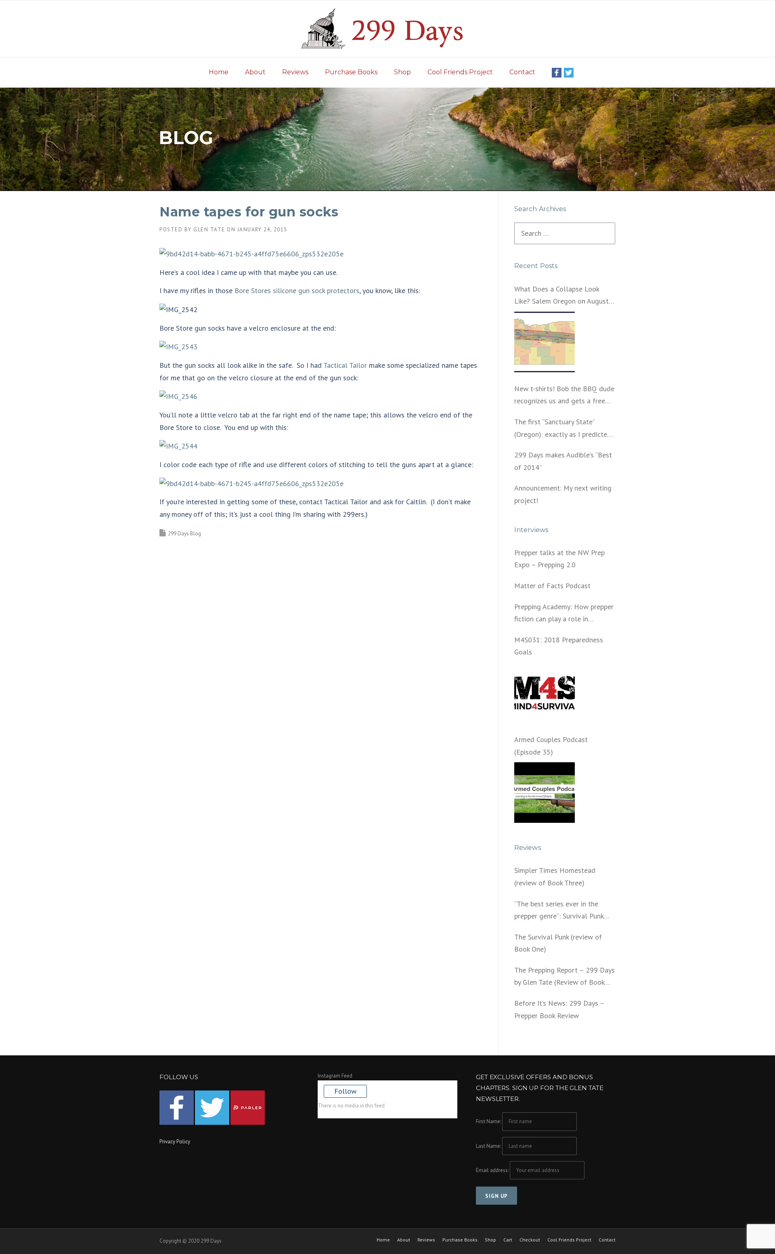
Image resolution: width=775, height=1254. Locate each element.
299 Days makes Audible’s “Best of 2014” (563, 461)
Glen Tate (209, 229)
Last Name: (488, 1146)
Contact (522, 72)
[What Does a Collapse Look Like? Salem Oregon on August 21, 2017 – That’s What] (544, 342)
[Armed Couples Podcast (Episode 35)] (544, 792)
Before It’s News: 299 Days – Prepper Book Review (559, 1009)
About (255, 72)
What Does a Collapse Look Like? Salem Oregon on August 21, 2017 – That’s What (561, 296)
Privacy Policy (174, 1141)
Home (218, 72)
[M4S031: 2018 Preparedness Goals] (544, 693)
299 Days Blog (184, 533)
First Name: (488, 1121)
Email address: (493, 1170)
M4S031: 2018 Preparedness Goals (558, 646)
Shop (402, 72)
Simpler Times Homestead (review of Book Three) (554, 876)
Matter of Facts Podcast (552, 585)
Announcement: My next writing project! (563, 494)
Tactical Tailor (345, 365)
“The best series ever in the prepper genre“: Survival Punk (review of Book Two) (558, 911)
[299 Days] (387, 28)
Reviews (295, 72)
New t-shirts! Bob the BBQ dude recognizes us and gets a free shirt (564, 395)
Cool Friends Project (460, 72)
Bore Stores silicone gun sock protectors (297, 290)
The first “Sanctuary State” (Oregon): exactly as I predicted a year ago (562, 428)
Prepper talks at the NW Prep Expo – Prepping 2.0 (559, 559)
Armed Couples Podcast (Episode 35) (551, 746)
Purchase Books (351, 72)
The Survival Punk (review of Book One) (558, 943)
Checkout (529, 1239)
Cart (507, 1239)
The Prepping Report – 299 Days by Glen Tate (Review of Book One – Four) (564, 977)
